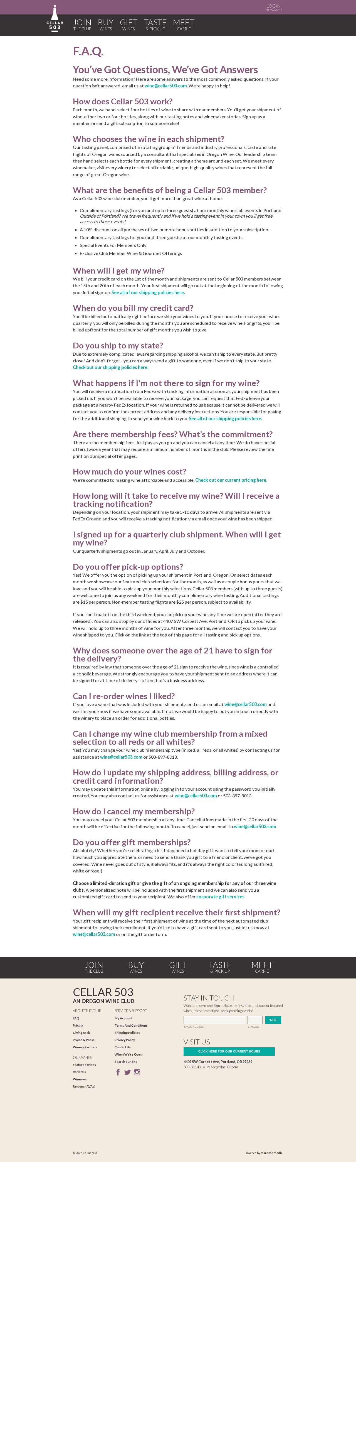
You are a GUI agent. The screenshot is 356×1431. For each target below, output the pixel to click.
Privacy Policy (125, 1040)
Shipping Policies (127, 1032)
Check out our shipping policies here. (111, 367)
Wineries (80, 1079)
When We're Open (129, 1054)
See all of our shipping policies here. (148, 292)
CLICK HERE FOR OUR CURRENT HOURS (229, 1051)
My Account (273, 7)
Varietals (79, 1072)
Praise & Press (84, 1040)
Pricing (78, 1025)
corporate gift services (220, 896)
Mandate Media (272, 1153)
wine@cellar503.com (166, 85)
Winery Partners (85, 1047)
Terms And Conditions (131, 1025)
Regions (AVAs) (84, 1086)
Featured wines (84, 1064)
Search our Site (126, 1061)
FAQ (76, 1018)
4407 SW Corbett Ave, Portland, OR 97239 (218, 1061)
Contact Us (123, 1047)
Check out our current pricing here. (231, 480)
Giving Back (81, 1032)
